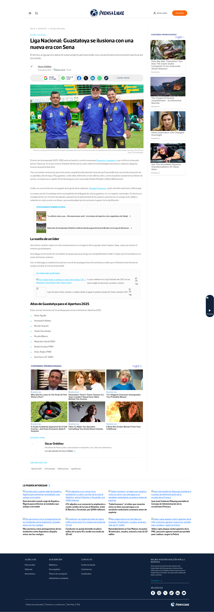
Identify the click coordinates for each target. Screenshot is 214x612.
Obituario (28, 569)
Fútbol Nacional (57, 29)
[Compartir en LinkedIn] (92, 78)
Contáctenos (86, 569)
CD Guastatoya (49, 469)
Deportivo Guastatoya (106, 160)
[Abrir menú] (30, 13)
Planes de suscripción (58, 574)
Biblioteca (53, 565)
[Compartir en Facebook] (79, 78)
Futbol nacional (63, 469)
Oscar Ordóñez (44, 66)
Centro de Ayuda (88, 565)
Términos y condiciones (55, 604)
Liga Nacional (75, 469)
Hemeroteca (30, 574)
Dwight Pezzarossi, (98, 188)
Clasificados (86, 574)
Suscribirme (155, 581)
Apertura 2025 (36, 469)
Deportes (42, 29)
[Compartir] (99, 78)
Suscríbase (180, 13)
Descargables (54, 569)
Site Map (70, 604)
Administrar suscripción (58, 578)
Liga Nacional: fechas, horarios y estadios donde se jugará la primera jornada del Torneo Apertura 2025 (87, 292)
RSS (78, 604)
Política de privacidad (34, 604)
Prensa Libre (30, 565)
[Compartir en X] (85, 78)
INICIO (32, 29)
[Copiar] (106, 78)
